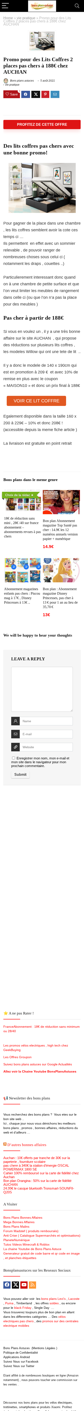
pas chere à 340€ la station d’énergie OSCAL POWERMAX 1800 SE (36, 1167)
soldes (54, 1303)
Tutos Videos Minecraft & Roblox (26, 1244)
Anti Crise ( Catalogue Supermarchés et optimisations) (41, 1235)
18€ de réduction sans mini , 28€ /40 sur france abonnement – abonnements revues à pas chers (22, 527)
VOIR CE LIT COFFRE (36, 400)
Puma (9, 1303)
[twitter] (15, 1285)
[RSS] (32, 1285)
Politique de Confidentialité (20, 1352)
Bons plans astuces (21, 80)
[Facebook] (7, 1285)
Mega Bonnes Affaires (18, 1222)
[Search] (77, 6)
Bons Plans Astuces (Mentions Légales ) (30, 1348)
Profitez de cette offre (42, 124)
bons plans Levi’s (53, 1298)
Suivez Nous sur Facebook (21, 1361)
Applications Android (16, 1357)
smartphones (27, 1407)
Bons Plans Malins (16, 1226)
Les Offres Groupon (17, 1057)
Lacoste (74, 1298)
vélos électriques (61, 1402)
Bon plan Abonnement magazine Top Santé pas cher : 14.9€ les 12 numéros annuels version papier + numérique (60, 530)
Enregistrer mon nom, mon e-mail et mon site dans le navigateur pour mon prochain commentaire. (40, 762)
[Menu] (5, 6)
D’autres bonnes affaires (26, 1145)
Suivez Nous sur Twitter (18, 1366)
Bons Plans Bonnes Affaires (22, 1217)
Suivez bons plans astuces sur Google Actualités (37, 1064)
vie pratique (26, 18)
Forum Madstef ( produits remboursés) (30, 1231)
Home (8, 18)
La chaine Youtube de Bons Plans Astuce (32, 1249)
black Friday (22, 1307)
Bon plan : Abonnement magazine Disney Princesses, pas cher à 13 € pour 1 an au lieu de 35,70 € (60, 598)
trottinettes (10, 1407)
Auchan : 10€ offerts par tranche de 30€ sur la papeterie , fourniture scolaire (36, 1160)
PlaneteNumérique (16, 1240)
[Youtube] (24, 1285)
